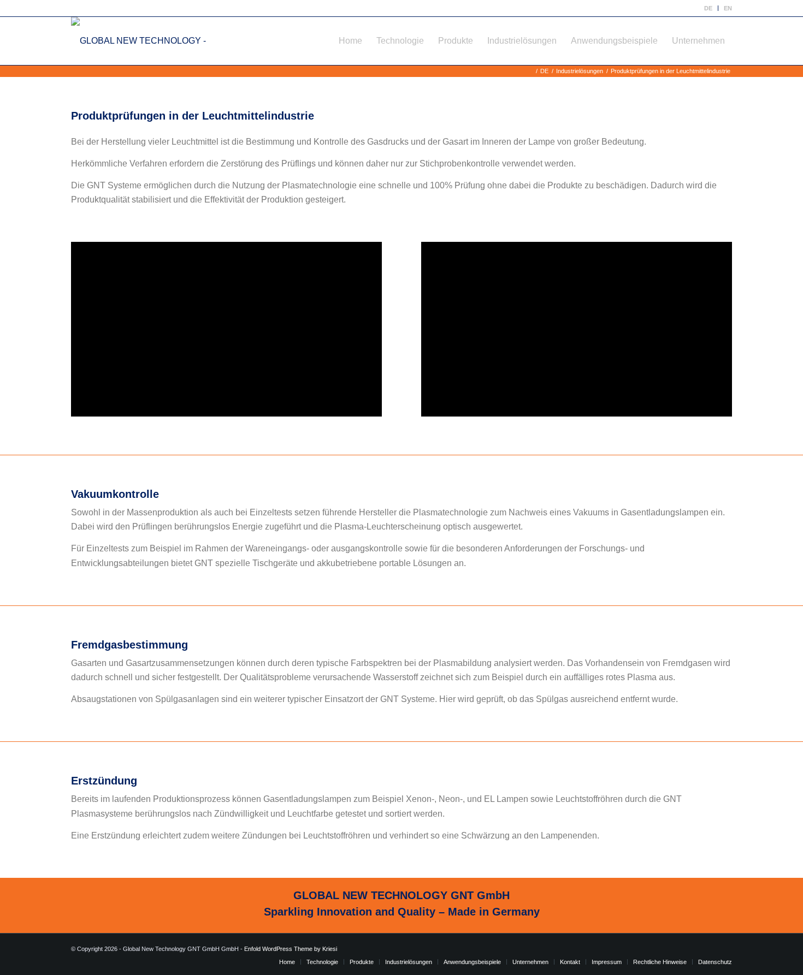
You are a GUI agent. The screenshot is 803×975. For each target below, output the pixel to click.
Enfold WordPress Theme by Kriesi (290, 949)
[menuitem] (708, 8)
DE (708, 8)
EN (728, 8)
